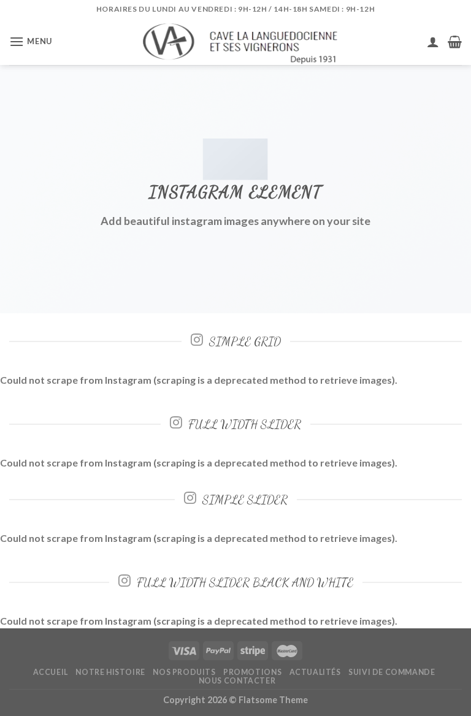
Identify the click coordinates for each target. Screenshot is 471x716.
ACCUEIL (50, 672)
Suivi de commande (391, 672)
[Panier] (455, 41)
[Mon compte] (433, 41)
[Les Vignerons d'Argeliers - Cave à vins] (236, 41)
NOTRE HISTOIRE (110, 672)
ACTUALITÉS (315, 672)
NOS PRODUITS (184, 672)
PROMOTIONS (252, 672)
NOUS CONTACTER (237, 680)
